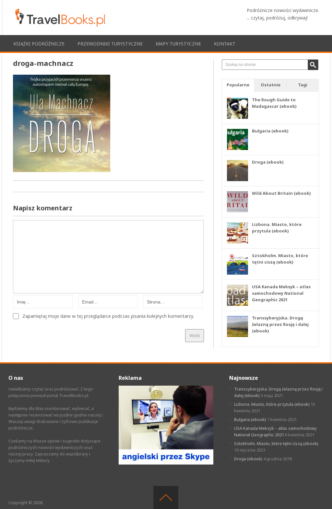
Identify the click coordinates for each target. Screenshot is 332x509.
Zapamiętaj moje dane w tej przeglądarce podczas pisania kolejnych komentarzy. (108, 316)
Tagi (302, 85)
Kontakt (224, 44)
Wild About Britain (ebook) (281, 193)
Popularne (238, 85)
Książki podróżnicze (39, 44)
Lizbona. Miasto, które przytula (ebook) (272, 404)
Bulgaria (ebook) (270, 131)
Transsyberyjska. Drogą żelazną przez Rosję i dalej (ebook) (280, 324)
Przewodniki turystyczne (110, 44)
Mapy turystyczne (178, 44)
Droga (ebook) (268, 162)
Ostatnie (270, 85)
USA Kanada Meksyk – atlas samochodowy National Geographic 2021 (281, 293)
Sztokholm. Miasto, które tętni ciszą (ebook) (276, 443)
